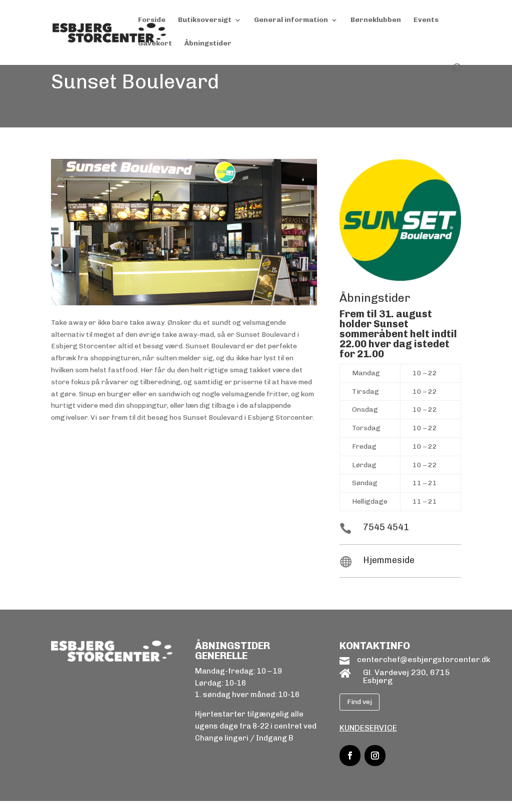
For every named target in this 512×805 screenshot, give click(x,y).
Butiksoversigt (205, 20)
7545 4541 (386, 527)
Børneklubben (375, 20)
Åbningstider (208, 43)
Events (426, 20)
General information (291, 20)
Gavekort (155, 43)
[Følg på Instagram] (375, 755)
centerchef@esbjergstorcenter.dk (423, 659)
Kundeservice (368, 728)
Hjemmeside (388, 560)
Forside (152, 20)
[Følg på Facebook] (350, 755)
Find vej (359, 702)
